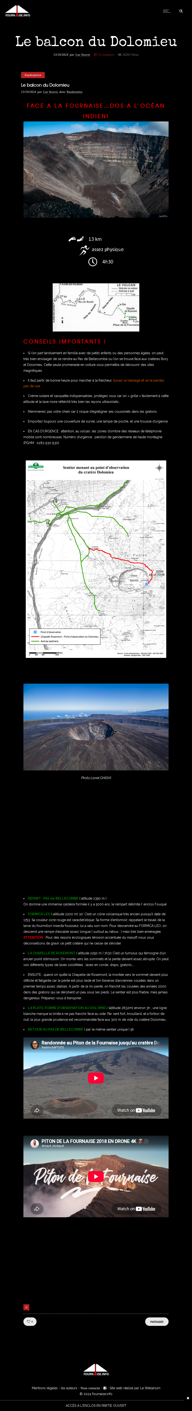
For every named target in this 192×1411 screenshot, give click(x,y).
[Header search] (181, 11)
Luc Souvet (83, 54)
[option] (96, 1405)
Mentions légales (45, 1388)
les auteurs (69, 1388)
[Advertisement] (96, 846)
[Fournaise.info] (18, 16)
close (188, 1398)
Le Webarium (150, 1388)
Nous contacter (90, 1388)
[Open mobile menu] (167, 11)
